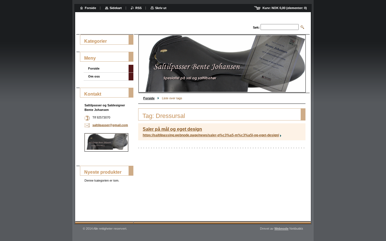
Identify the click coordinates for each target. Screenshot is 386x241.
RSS (138, 8)
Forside (149, 98)
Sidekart (116, 8)
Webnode (281, 228)
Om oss (94, 76)
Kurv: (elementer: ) (285, 8)
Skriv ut (160, 8)
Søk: (256, 27)
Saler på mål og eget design (172, 129)
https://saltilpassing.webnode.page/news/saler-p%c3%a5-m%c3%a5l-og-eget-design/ (211, 135)
